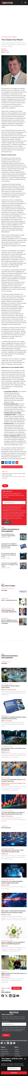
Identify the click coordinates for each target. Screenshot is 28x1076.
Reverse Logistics (6, 661)
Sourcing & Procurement (9, 37)
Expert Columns (5, 777)
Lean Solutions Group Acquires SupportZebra (8, 534)
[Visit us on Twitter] (6, 995)
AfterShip (4, 663)
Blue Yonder (7, 914)
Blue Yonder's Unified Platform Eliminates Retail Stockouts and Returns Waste (13, 911)
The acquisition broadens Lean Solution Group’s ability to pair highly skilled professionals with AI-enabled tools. (13, 693)
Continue (14, 1072)
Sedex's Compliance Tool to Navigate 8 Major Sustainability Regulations (13, 942)
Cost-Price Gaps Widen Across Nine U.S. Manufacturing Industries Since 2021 (13, 813)
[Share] (6, 462)
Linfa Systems (8, 720)
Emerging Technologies (7, 608)
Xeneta (6, 853)
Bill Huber (3, 49)
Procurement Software (7, 879)
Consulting (4, 826)
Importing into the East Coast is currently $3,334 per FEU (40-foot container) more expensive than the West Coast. (13, 857)
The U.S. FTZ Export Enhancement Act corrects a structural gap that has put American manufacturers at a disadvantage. (13, 788)
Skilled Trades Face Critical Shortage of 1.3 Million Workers (14, 974)
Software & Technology (8, 588)
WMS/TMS (3, 715)
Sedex (6, 946)
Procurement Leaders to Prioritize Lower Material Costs (8, 555)
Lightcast (7, 977)
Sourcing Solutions (6, 684)
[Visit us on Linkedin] (10, 995)
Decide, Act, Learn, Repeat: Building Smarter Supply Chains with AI (11, 882)
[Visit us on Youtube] (17, 995)
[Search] (21, 2)
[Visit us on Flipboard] (14, 995)
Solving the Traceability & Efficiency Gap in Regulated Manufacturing (9, 545)
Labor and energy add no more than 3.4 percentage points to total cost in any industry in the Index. (13, 819)
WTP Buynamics (8, 816)
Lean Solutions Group (10, 689)
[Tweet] (13, 462)
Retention (4, 971)
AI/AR (2, 909)
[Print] (2, 462)
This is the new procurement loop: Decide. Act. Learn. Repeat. (13, 887)
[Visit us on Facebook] (2, 995)
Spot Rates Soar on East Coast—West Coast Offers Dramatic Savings (12, 850)
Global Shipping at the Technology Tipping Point (8, 611)
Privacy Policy (12, 520)
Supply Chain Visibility (7, 810)
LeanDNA (6, 885)
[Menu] (25, 2)
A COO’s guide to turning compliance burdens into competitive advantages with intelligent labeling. (13, 724)
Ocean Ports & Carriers (7, 848)
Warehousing (5, 598)
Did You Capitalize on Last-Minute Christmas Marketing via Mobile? (9, 621)
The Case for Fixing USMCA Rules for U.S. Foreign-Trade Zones (9, 564)
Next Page (16, 988)
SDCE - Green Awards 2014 (9, 600)
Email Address (6, 499)
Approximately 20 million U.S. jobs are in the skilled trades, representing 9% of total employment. (12, 980)
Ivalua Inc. (7, 752)
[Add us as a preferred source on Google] (16, 462)
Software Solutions (7, 940)
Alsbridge (6, 52)
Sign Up (6, 522)
